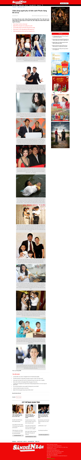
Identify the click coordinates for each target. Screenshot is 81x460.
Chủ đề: (14, 397)
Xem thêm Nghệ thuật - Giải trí (30, 436)
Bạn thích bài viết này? (16, 393)
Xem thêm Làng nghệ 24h (43, 434)
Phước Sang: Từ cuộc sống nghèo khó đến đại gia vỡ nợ (23, 29)
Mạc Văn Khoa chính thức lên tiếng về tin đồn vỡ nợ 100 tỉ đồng (43, 421)
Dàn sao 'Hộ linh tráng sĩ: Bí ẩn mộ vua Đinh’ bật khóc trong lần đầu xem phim (43, 416)
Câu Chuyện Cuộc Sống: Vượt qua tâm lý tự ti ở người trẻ (60, 49)
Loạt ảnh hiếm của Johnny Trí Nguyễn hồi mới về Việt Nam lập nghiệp (26, 376)
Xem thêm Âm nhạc (17, 435)
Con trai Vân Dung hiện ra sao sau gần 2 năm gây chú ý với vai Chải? (26, 386)
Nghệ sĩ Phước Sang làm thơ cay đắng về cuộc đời (22, 25)
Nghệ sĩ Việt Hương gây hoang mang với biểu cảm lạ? (23, 389)
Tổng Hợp (60, 33)
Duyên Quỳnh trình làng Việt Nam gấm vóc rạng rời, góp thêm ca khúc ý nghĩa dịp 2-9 (61, 40)
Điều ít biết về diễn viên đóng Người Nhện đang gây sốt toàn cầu (30, 433)
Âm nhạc (16, 5)
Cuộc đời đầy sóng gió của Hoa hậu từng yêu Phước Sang (24, 27)
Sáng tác (39, 5)
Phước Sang (19, 397)
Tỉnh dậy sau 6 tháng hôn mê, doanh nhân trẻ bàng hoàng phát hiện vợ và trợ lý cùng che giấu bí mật (30, 384)
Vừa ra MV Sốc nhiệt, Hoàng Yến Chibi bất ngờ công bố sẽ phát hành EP (17, 426)
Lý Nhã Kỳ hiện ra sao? (42, 425)
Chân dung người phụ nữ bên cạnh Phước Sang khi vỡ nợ (24, 31)
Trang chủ (14, 7)
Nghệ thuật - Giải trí (23, 5)
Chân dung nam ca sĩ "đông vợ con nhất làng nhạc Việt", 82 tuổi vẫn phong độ (17, 432)
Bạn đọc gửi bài (64, 3)
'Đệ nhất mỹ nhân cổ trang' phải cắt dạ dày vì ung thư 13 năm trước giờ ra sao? (28, 378)
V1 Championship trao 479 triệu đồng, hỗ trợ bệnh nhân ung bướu (60, 37)
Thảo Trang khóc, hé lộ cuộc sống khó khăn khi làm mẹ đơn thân (17, 415)
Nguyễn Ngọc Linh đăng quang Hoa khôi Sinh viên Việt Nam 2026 (60, 43)
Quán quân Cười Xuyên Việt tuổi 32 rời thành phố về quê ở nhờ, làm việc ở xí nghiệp (28, 380)
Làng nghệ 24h (32, 5)
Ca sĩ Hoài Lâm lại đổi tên (43, 430)
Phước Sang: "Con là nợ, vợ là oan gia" (20, 24)
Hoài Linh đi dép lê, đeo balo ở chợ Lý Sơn (21, 388)
